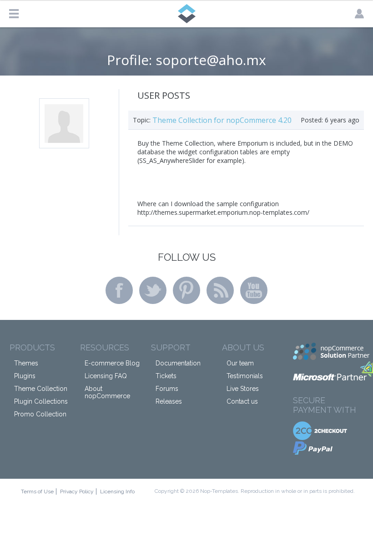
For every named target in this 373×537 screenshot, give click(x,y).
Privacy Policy (77, 491)
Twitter (152, 290)
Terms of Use (37, 491)
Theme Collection (40, 388)
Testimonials (245, 376)
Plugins (24, 376)
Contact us (242, 401)
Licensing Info (117, 491)
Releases (169, 401)
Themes (26, 363)
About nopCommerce (107, 392)
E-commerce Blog (112, 363)
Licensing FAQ (106, 376)
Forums (167, 388)
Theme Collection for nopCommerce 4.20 (222, 120)
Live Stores (243, 388)
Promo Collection (40, 414)
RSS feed (220, 290)
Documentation (178, 363)
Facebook (119, 290)
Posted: (312, 120)
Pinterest (186, 290)
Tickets (166, 376)
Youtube (253, 290)
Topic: (142, 120)
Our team (240, 363)
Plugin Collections (41, 401)
